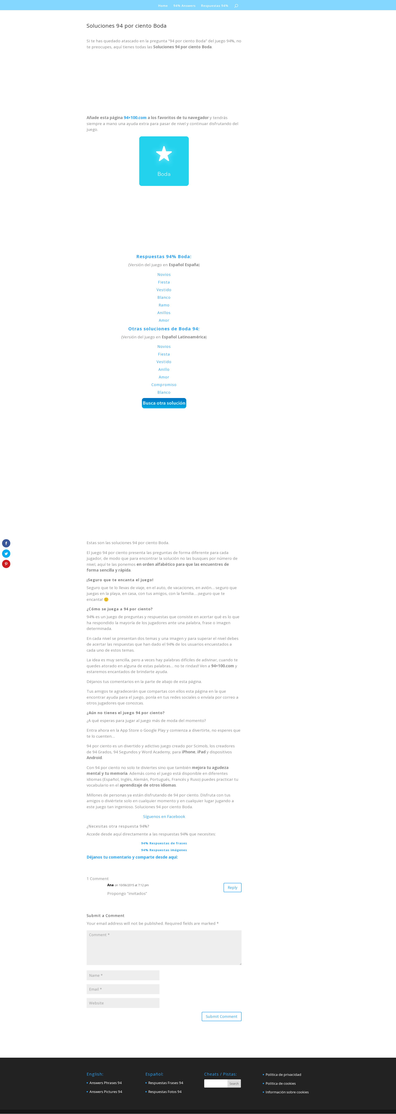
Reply (232, 887)
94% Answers (184, 6)
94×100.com (135, 117)
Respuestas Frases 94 (165, 1082)
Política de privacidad (283, 1074)
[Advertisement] (164, 84)
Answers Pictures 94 (106, 1091)
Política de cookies (281, 1083)
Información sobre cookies (287, 1092)
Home (163, 6)
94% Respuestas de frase (163, 843)
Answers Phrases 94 (106, 1082)
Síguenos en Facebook (164, 816)
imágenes (179, 850)
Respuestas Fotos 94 (165, 1091)
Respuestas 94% (214, 6)
